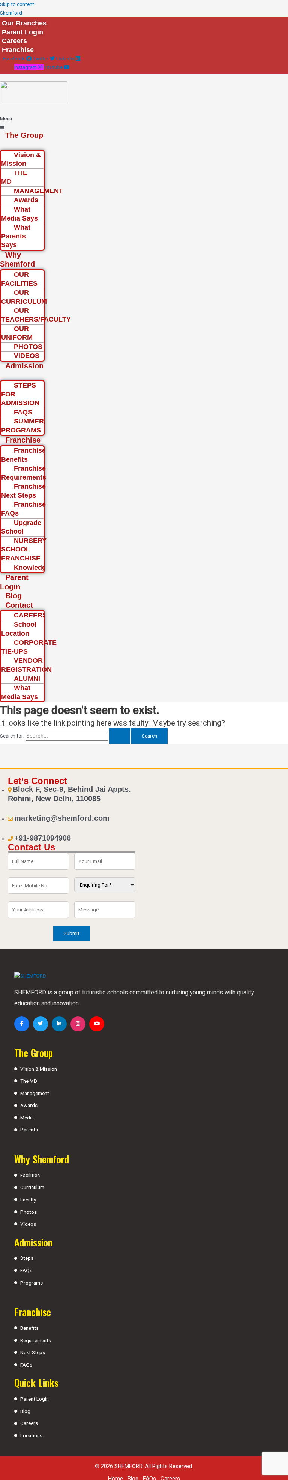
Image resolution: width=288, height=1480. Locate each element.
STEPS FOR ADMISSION (20, 394)
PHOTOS (28, 346)
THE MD (14, 177)
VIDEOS (26, 355)
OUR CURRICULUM (24, 297)
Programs (31, 1283)
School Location (18, 629)
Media (27, 1118)
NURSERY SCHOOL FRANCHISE (23, 549)
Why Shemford (17, 259)
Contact (19, 605)
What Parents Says (15, 236)
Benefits (29, 1328)
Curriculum (32, 1187)
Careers (29, 1423)
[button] (23, 122)
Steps (26, 1258)
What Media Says (19, 214)
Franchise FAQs (23, 509)
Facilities (30, 1175)
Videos (28, 1224)
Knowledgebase (39, 567)
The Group (24, 135)
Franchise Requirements (23, 473)
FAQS (23, 412)
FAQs (26, 1270)
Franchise (22, 440)
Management (34, 1093)
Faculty (28, 1200)
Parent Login (14, 582)
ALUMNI (27, 678)
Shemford (11, 13)
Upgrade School (21, 527)
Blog (13, 596)
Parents (29, 1130)
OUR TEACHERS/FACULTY (36, 315)
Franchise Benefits (23, 455)
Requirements (35, 1340)
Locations (31, 1435)
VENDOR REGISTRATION (26, 665)
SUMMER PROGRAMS (22, 425)
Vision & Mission (21, 159)
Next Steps (32, 1352)
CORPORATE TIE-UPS (29, 647)
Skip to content (17, 4)
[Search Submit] (119, 736)
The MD (28, 1081)
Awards (29, 1105)
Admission (24, 366)
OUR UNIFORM (17, 333)
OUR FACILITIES (19, 279)
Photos (28, 1212)
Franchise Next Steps (23, 491)
